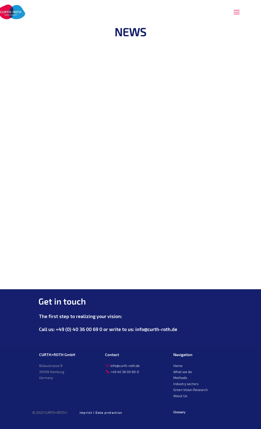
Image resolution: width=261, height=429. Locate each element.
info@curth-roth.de (156, 329)
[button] (236, 12)
